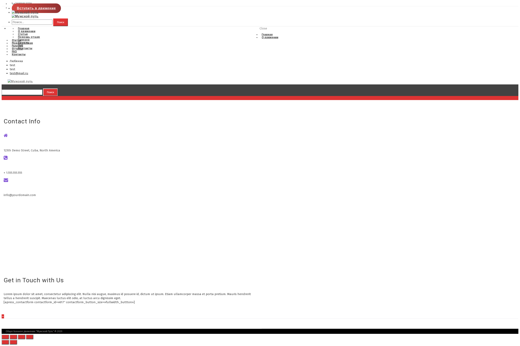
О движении (270, 37)
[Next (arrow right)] (13, 342)
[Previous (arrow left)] (5, 342)
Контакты (19, 54)
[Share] (13, 337)
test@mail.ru (19, 73)
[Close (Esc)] (5, 337)
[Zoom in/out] (29, 337)
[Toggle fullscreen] (21, 337)
